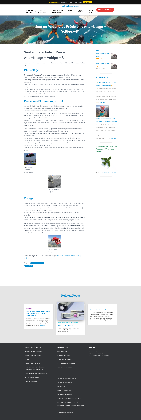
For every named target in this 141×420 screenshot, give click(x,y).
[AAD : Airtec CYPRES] (70, 310)
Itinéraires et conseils (64, 355)
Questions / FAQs (62, 351)
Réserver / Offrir (105, 10)
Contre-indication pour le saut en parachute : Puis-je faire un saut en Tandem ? (70, 405)
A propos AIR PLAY (29, 11)
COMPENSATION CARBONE (109, 173)
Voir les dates (87, 2)
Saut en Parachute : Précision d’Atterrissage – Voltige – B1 (35, 368)
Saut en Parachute (42, 11)
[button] (32, 12)
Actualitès (29, 307)
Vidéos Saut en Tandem (64, 359)
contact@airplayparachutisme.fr (101, 355)
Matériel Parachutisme (64, 322)
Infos (70, 10)
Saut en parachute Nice (65, 367)
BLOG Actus (80, 11)
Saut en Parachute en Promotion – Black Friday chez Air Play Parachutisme (38, 313)
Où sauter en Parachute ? (57, 11)
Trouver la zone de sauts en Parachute (69, 398)
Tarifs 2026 (90, 11)
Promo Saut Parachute (64, 390)
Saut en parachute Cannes (66, 375)
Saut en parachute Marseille (67, 379)
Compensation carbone (64, 394)
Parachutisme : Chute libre (33, 363)
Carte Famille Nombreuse (65, 412)
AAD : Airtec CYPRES (65, 325)
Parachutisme (29, 265)
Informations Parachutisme (99, 310)
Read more (102, 102)
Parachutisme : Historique (33, 355)
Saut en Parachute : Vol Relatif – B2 (36, 373)
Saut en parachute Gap (65, 383)
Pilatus (27, 359)
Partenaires (61, 387)
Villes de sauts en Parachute (66, 363)
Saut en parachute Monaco (66, 371)
